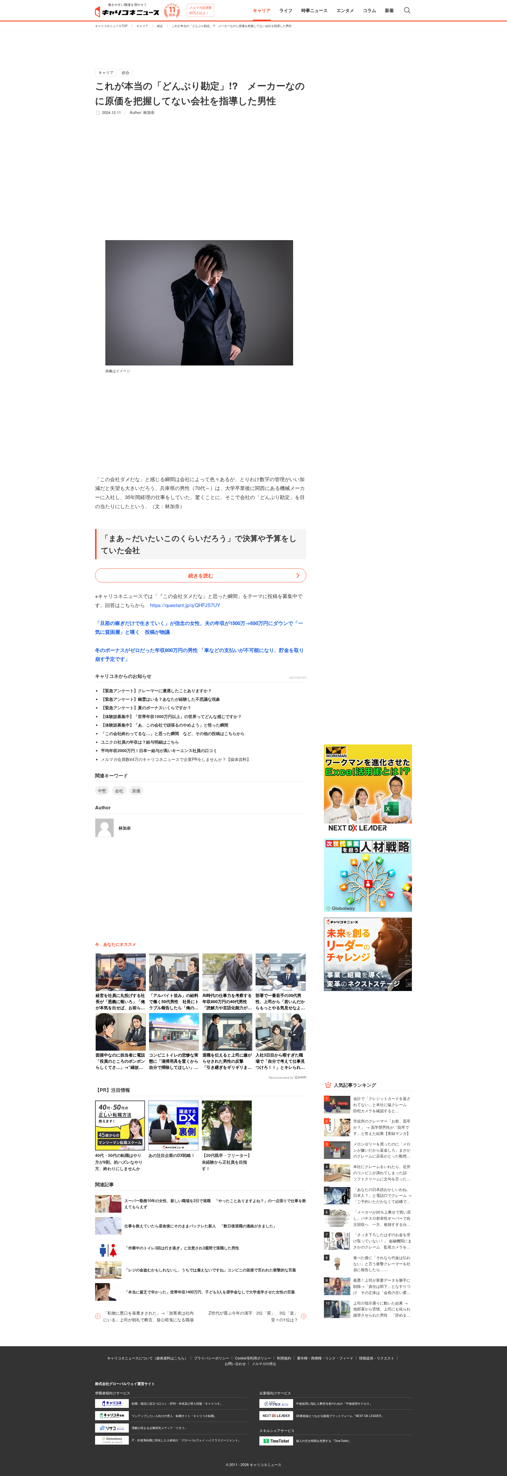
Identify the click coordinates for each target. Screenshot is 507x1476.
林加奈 (149, 112)
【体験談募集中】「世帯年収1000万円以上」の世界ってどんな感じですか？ (171, 716)
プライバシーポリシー (211, 1357)
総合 (160, 26)
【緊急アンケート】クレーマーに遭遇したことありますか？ (156, 690)
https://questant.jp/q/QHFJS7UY (185, 605)
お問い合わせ (235, 1363)
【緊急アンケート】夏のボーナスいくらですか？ (146, 707)
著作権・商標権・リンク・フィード (325, 1357)
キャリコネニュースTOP (111, 26)
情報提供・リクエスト (376, 1357)
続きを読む (200, 575)
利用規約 (284, 1357)
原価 (136, 790)
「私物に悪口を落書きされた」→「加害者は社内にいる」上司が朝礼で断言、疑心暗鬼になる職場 (148, 1316)
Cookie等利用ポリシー (253, 1357)
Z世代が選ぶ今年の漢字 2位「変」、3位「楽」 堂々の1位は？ (255, 1316)
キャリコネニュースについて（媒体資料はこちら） (147, 1357)
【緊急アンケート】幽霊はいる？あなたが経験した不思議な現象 (160, 699)
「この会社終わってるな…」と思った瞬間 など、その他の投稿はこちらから (173, 733)
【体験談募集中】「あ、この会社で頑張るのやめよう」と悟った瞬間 (164, 725)
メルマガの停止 (264, 1363)
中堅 (102, 790)
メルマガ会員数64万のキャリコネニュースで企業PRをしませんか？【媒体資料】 (176, 759)
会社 (119, 790)
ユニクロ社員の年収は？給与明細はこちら (140, 742)
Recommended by (281, 1078)
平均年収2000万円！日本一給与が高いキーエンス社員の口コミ (159, 750)
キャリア (142, 26)
